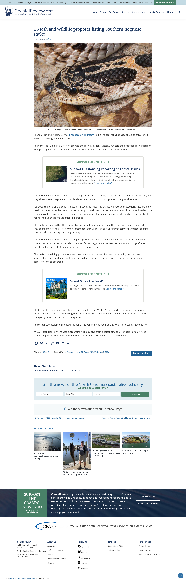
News (103, 12)
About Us (171, 12)
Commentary (139, 12)
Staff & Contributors (55, 550)
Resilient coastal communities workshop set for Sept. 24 (46, 456)
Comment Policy (145, 550)
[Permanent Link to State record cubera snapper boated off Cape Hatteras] (77, 451)
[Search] (179, 12)
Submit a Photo (114, 550)
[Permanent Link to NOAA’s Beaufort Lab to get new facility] (136, 440)
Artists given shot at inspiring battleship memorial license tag (106, 453)
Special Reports (156, 12)
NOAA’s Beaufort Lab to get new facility (135, 451)
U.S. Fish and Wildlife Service (91, 352)
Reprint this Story (141, 353)
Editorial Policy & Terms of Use (152, 554)
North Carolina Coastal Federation (31, 551)
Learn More (148, 496)
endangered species (72, 352)
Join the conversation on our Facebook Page (94, 409)
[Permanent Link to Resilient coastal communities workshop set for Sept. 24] (47, 441)
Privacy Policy (144, 546)
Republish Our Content (57, 558)
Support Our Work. (165, 2)
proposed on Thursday (81, 134)
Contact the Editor (116, 546)
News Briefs (47, 352)
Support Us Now (148, 503)
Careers (50, 563)
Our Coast (114, 12)
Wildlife (106, 352)
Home (94, 12)
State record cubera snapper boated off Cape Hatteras (76, 473)
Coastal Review (16, 2)
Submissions (52, 554)
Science (125, 12)
